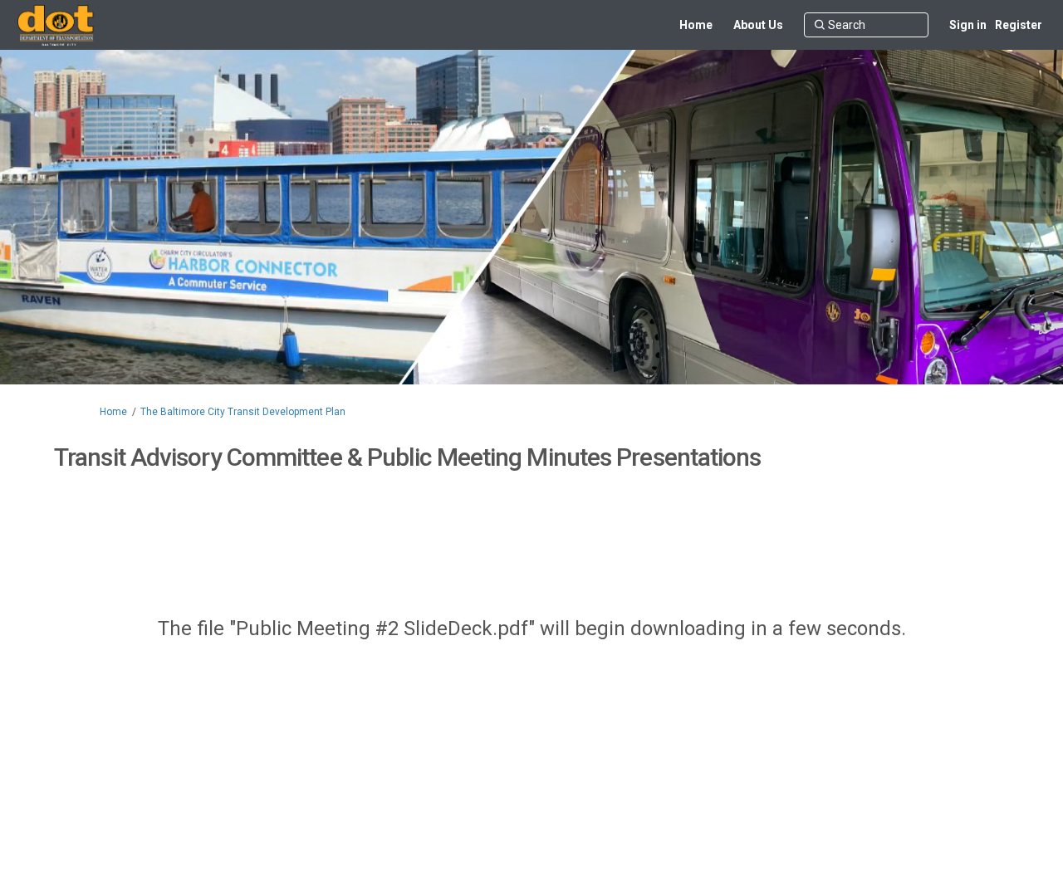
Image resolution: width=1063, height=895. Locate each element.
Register (1018, 25)
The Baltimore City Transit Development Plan (242, 412)
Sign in (968, 25)
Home (113, 412)
